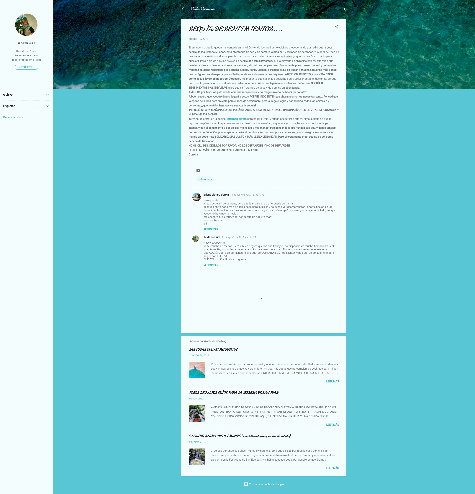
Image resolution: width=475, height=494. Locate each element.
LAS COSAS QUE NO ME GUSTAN (213, 349)
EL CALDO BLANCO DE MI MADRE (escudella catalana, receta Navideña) (239, 436)
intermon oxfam (237, 119)
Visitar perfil (26, 67)
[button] (337, 27)
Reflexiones (205, 179)
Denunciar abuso (13, 117)
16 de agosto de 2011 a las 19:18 (247, 194)
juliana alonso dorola (216, 194)
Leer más (332, 381)
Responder (211, 229)
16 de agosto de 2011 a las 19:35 (239, 237)
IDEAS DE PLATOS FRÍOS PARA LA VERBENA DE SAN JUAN (233, 393)
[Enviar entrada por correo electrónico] (198, 171)
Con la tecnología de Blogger (266, 484)
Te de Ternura (212, 237)
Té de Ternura (202, 9)
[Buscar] (344, 10)
